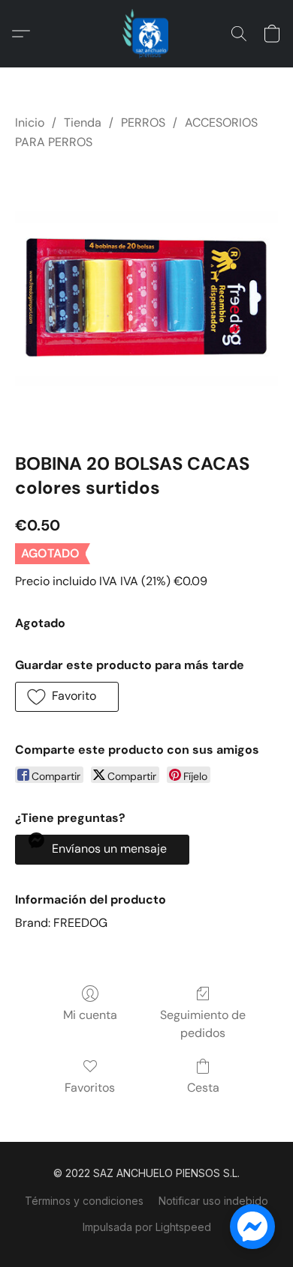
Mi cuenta (90, 1015)
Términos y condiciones (84, 1200)
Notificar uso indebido (213, 1200)
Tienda (82, 122)
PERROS (143, 122)
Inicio (29, 122)
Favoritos (90, 1087)
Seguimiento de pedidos (203, 1024)
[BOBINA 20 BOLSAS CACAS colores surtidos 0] (146, 298)
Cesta (203, 1087)
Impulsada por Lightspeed (147, 1227)
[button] (146, 33)
